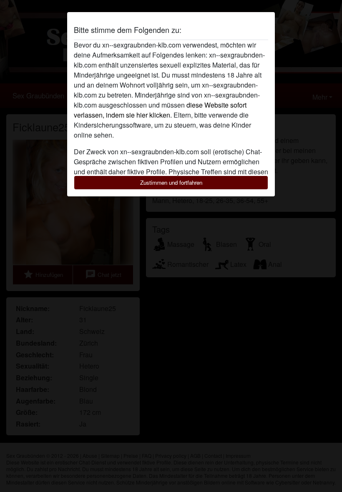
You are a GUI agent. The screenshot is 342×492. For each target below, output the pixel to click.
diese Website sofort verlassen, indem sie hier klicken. (160, 110)
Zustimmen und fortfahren (171, 182)
